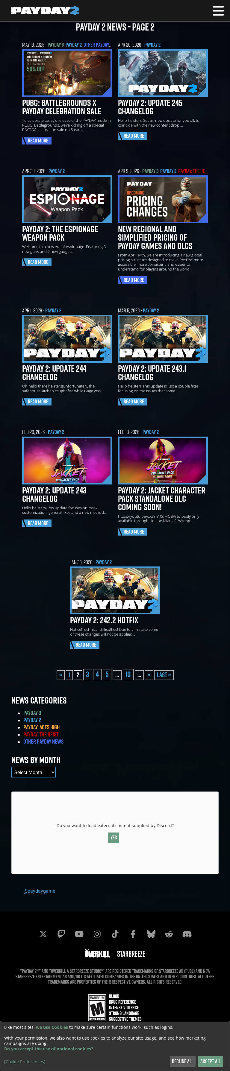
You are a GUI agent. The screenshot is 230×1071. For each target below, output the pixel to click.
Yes (114, 837)
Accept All (210, 1061)
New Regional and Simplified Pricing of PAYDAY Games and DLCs (155, 237)
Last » (164, 674)
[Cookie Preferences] (25, 1061)
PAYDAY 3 (56, 44)
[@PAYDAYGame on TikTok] (115, 934)
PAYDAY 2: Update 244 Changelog (54, 372)
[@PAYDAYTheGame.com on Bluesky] (151, 934)
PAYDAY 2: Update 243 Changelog (54, 494)
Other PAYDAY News (102, 44)
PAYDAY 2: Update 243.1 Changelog (152, 372)
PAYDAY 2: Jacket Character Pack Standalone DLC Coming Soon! (161, 498)
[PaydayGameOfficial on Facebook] (133, 934)
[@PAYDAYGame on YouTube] (79, 934)
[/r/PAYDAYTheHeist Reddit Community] (169, 934)
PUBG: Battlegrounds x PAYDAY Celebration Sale (61, 106)
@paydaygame (39, 891)
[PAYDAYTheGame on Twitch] (61, 934)
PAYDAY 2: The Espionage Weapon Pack (60, 233)
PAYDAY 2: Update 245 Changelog (150, 106)
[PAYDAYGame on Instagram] (97, 934)
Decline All (182, 1061)
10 (128, 674)
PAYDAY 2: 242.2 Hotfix (104, 620)
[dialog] (115, 1046)
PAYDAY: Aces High (41, 727)
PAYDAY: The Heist (194, 171)
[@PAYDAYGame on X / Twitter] (43, 934)
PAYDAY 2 (74, 44)
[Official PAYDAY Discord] (187, 934)
